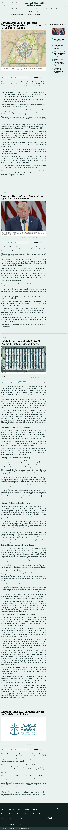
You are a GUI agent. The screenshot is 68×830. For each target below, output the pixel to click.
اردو (13, 2)
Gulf (7, 8)
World (17, 8)
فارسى (16, 2)
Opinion (22, 8)
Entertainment (53, 8)
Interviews (27, 8)
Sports (47, 8)
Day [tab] (61, 24)
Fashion (59, 8)
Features (31, 11)
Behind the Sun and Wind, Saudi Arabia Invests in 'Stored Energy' (20, 342)
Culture (43, 8)
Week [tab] (65, 24)
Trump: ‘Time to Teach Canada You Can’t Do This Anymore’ (22, 197)
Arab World (12, 8)
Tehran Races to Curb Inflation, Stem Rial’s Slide (20, 14)
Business (38, 8)
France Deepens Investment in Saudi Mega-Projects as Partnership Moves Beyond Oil (59, 62)
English (6, 2)
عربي (2, 2)
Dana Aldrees (9, 376)
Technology (36, 11)
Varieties (33, 8)
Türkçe (10, 2)
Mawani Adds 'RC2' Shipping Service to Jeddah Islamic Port (22, 713)
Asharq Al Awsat (6, 744)
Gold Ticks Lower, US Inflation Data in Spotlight (59, 47)
